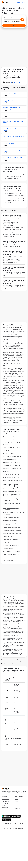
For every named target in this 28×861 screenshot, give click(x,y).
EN (3, 811)
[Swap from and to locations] (22, 19)
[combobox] (14, 18)
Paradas (16, 806)
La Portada (6, 542)
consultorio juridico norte (9, 459)
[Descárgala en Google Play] (6, 816)
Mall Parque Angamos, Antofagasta (12, 491)
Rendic (15, 439)
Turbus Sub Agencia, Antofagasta (11, 551)
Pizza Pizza (16, 462)
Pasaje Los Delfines (16, 468)
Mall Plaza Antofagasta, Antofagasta (12, 533)
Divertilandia (6, 468)
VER (23, 174)
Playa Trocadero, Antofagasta (11, 545)
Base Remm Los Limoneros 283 (11, 465)
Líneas (16, 799)
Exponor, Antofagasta (8, 536)
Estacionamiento (7, 439)
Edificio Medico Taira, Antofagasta (12, 530)
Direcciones (17, 808)
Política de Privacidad (18, 823)
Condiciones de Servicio (7, 823)
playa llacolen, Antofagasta (10, 520)
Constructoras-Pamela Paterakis (11, 477)
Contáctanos (4, 825)
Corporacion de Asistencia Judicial (12, 456)
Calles (16, 803)
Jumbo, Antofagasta (8, 548)
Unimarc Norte (6, 450)
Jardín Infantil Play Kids (9, 447)
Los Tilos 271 (19, 447)
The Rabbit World (7, 462)
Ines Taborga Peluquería (9, 453)
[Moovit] (6, 2)
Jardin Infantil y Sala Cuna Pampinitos (12, 480)
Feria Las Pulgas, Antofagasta (10, 539)
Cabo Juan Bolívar (7, 433)
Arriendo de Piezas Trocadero (10, 474)
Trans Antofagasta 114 (9, 436)
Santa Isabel (6, 471)
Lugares (16, 801)
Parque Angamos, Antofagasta (11, 517)
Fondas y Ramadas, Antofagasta (11, 527)
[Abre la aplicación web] (6, 819)
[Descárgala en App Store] (15, 816)
